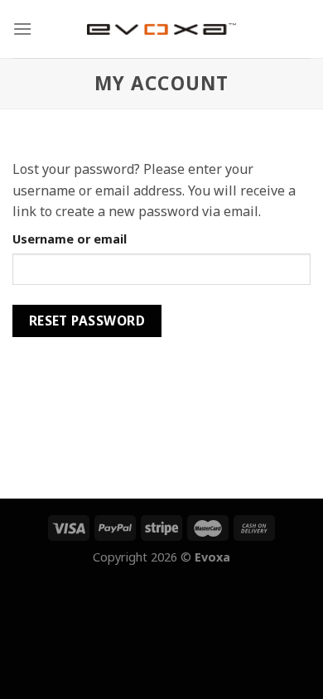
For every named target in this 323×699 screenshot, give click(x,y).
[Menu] (22, 28)
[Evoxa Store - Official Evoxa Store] (161, 29)
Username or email (69, 239)
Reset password (87, 320)
